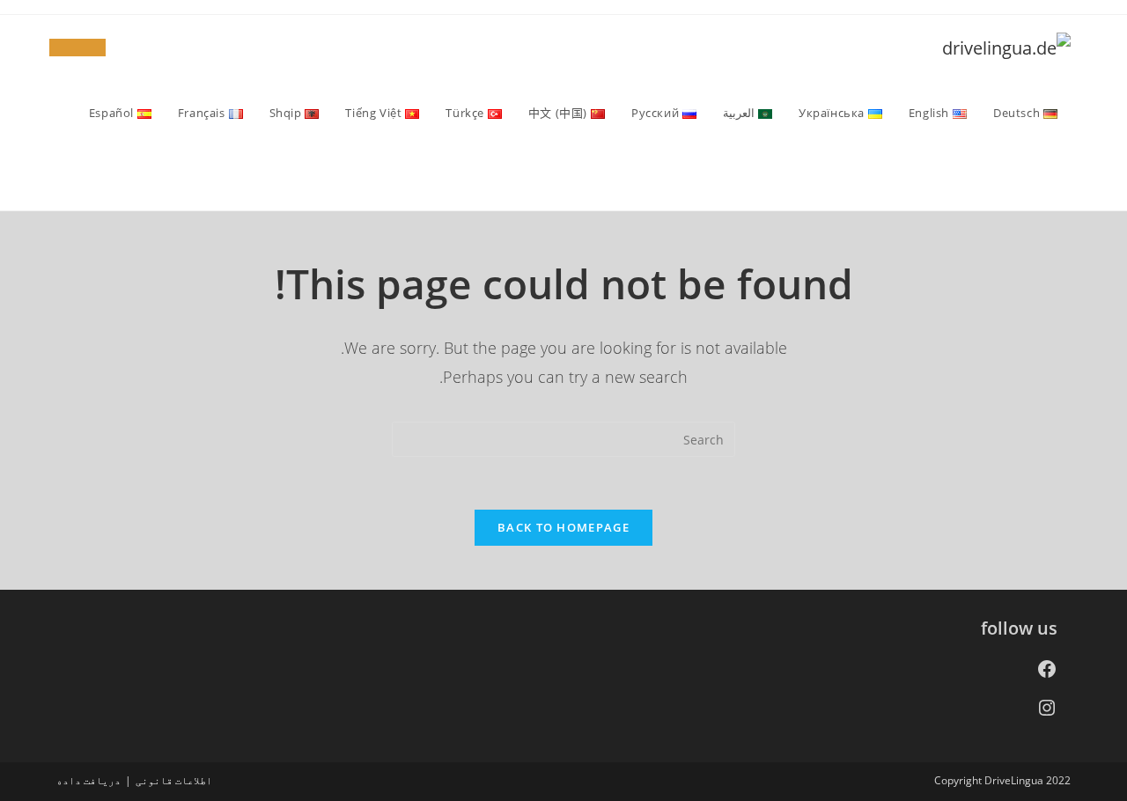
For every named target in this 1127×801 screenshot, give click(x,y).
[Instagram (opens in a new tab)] (63, 47)
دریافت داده (88, 780)
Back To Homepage (563, 527)
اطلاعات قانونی (174, 780)
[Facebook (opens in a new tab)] (91, 47)
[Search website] (1053, 177)
